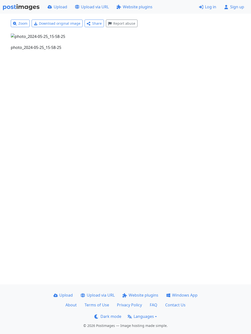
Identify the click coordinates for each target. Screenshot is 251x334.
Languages (144, 316)
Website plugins (137, 7)
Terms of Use (97, 305)
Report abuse (124, 23)
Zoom (22, 23)
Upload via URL (95, 7)
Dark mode (110, 316)
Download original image (59, 23)
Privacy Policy (129, 305)
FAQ (153, 305)
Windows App (185, 295)
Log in (210, 7)
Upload (60, 7)
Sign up (237, 7)
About (71, 305)
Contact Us (175, 305)
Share (97, 23)
